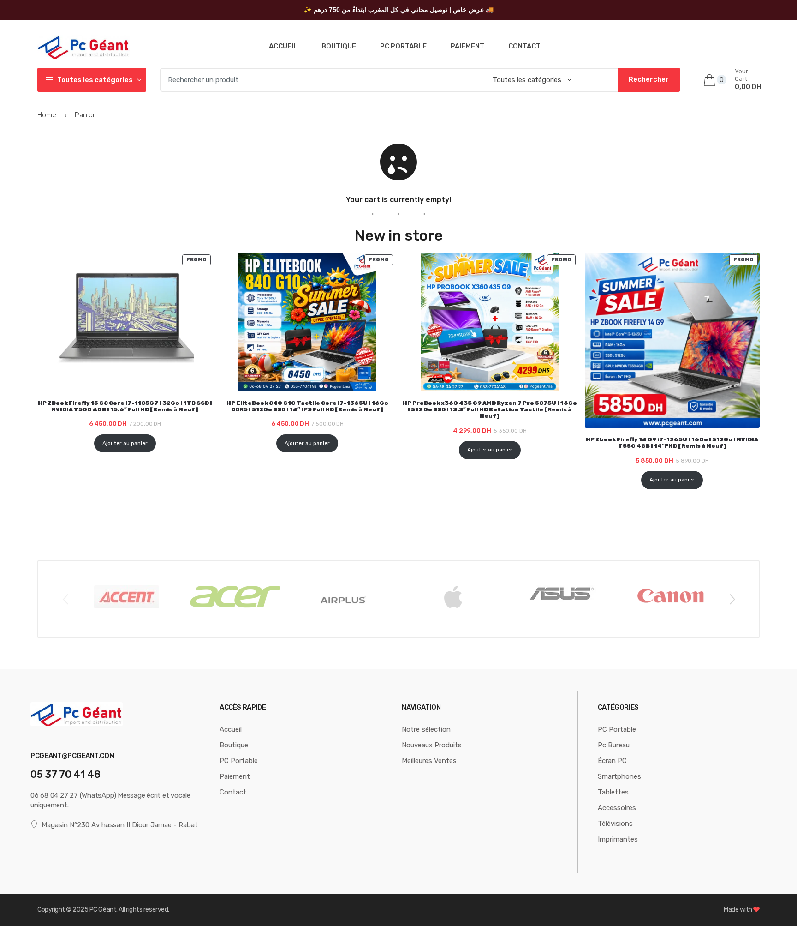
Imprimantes (618, 839)
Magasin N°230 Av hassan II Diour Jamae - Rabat (120, 825)
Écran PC (612, 761)
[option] (126, 596)
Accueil (283, 46)
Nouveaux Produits (432, 745)
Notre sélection (426, 729)
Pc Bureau (614, 745)
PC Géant (102, 910)
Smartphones (619, 776)
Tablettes (613, 792)
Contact (524, 46)
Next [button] (732, 598)
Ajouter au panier (125, 443)
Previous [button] (65, 598)
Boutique (338, 46)
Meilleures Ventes (429, 761)
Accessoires (617, 808)
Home (46, 115)
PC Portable (403, 46)
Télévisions (615, 823)
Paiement (467, 46)
